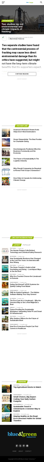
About (21, 451)
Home (14, 451)
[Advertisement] (22, 102)
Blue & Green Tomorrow (17, 39)
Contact (28, 451)
